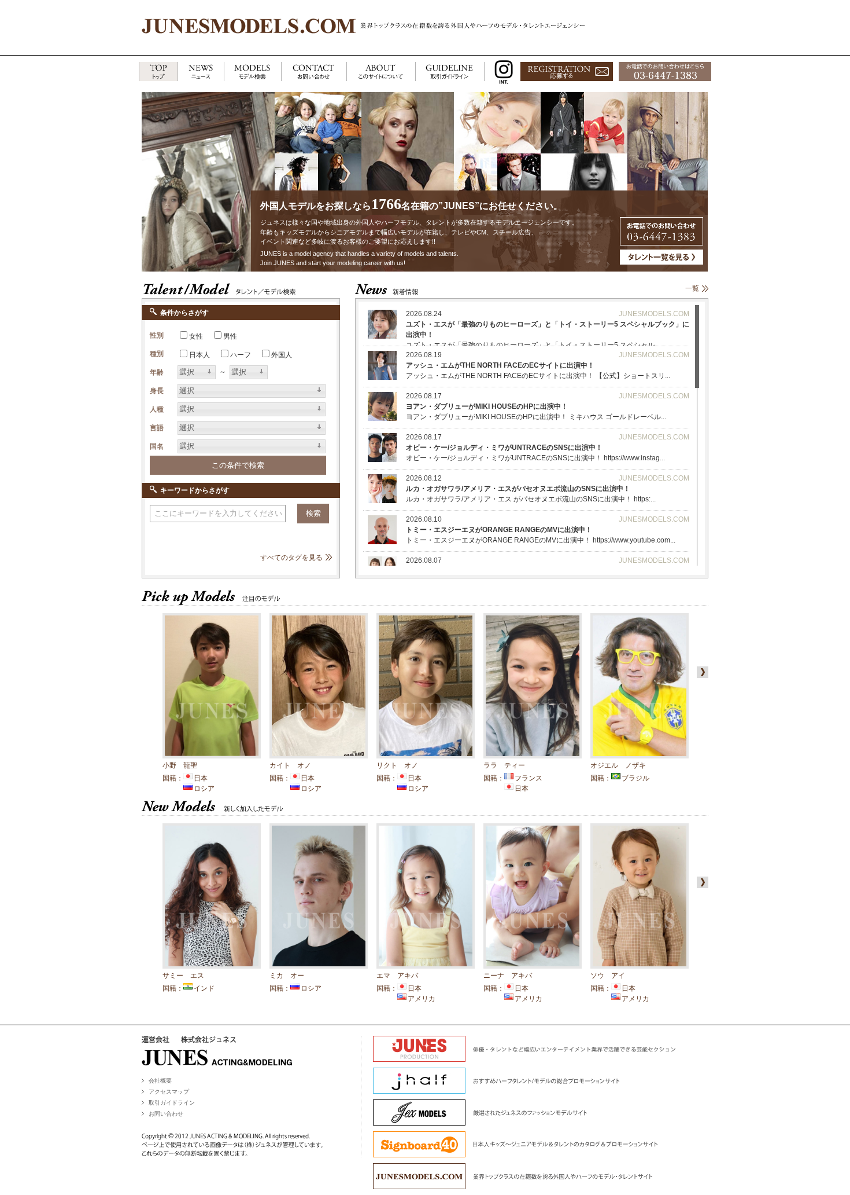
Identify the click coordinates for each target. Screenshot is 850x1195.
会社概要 (160, 1080)
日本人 (199, 355)
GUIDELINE (450, 72)
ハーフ (240, 355)
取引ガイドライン (172, 1102)
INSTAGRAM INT (501, 72)
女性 (196, 336)
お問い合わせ (166, 1113)
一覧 (692, 288)
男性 (230, 336)
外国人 (281, 355)
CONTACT (313, 72)
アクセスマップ (169, 1091)
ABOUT (380, 72)
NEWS (201, 72)
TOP (158, 72)
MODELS (252, 72)
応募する (566, 72)
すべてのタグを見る (291, 557)
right (700, 672)
